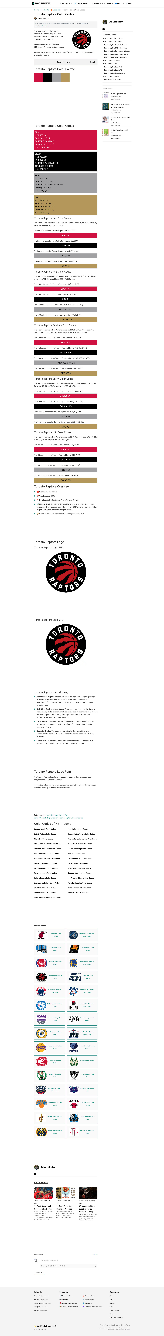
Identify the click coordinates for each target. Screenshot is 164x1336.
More (109, 3)
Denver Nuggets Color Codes (45, 873)
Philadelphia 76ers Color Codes (80, 844)
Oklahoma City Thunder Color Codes (48, 844)
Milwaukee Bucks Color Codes (79, 888)
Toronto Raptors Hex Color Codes (115, 45)
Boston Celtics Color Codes (45, 893)
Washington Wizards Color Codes (47, 858)
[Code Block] (58, 1266)
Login (95, 1254)
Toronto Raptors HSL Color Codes (115, 57)
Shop (111, 1296)
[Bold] (41, 1266)
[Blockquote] (56, 1266)
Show (92, 62)
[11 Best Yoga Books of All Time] (105, 132)
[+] (65, 1265)
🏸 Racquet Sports (81, 3)
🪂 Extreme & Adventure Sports (68, 1307)
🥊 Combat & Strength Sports (68, 1303)
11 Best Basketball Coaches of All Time (43, 1207)
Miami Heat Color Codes (43, 839)
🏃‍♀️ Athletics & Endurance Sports (92, 1307)
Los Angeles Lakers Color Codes (47, 883)
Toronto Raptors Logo (109, 63)
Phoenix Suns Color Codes (78, 829)
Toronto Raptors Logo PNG (113, 67)
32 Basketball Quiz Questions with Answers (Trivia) (87, 1209)
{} (62, 1265)
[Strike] (48, 1266)
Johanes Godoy (48, 1167)
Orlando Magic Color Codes (45, 829)
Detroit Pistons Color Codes (45, 834)
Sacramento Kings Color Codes (80, 849)
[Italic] (44, 1266)
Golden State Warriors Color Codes (81, 834)
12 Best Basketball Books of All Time (64, 1207)
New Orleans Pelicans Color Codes (47, 898)
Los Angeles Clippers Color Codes (81, 878)
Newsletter (37, 1296)
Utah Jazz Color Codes (77, 854)
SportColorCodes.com (116, 1317)
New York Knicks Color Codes (45, 863)
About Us (112, 1299)
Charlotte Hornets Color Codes (79, 858)
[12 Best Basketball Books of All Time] (65, 1197)
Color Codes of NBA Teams (111, 79)
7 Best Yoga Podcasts (118, 94)
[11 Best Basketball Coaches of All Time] (43, 1197)
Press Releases (114, 1310)
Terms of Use (104, 1325)
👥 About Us (119, 3)
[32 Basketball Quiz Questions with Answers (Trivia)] (88, 1197)
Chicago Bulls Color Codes (78, 863)
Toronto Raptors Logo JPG (113, 70)
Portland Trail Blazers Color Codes (47, 849)
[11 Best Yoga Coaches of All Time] (105, 120)
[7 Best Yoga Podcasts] (105, 96)
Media (112, 1307)
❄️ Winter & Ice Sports (66, 1296)
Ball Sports (44, 10)
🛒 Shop (128, 3)
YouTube (36, 1299)
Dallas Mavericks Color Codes (79, 868)
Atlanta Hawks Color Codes (45, 888)
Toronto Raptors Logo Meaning (114, 73)
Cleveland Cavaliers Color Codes (46, 868)
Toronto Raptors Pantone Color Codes (117, 51)
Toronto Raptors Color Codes (112, 41)
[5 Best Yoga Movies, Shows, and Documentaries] (105, 107)
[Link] (60, 1266)
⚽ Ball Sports (65, 3)
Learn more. (45, 26)
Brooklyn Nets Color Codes (78, 893)
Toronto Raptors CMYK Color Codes (116, 54)
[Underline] (46, 1266)
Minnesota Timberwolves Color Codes (82, 839)
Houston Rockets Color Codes (79, 873)
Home (36, 10)
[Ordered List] (51, 1266)
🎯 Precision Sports (89, 1296)
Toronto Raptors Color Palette (112, 38)
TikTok (36, 1310)
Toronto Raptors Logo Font (111, 76)
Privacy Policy (125, 1325)
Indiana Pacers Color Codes (45, 878)
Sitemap (112, 1314)
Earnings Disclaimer (115, 1325)
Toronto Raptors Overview (111, 60)
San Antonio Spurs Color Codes (46, 854)
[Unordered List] (53, 1266)
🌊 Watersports (97, 3)
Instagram (37, 1307)
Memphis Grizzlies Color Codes (80, 883)
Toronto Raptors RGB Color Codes (115, 48)
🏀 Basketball (55, 10)
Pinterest (37, 1303)
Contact (112, 1303)
